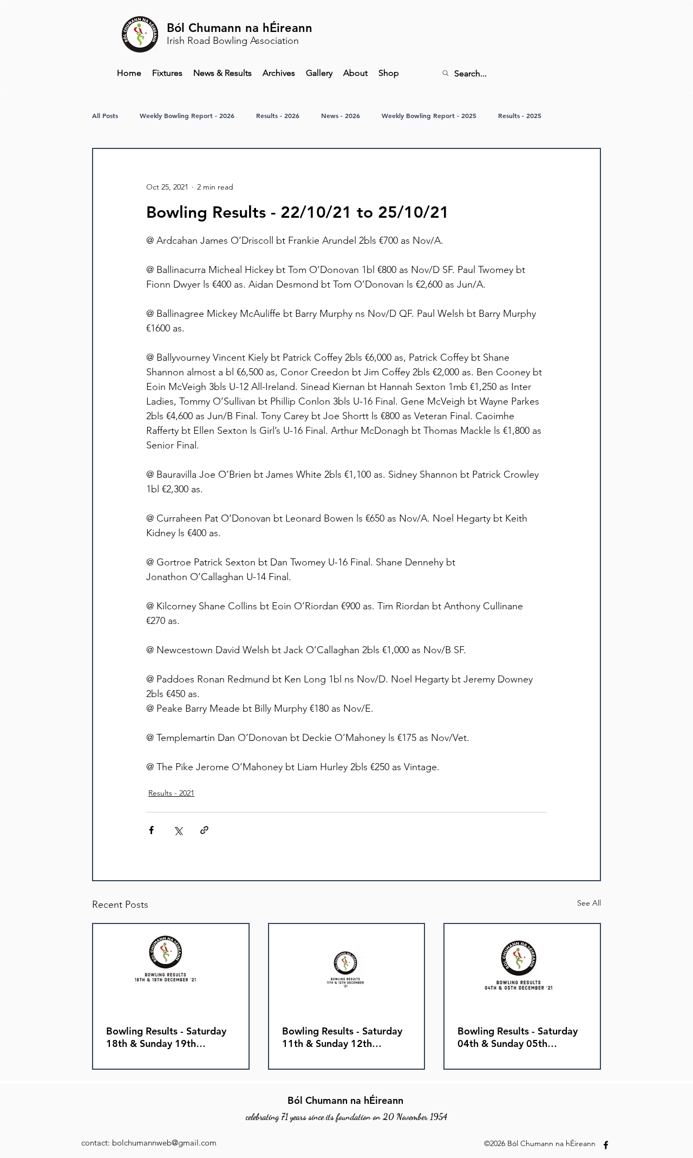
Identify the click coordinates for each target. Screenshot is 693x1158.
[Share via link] (204, 830)
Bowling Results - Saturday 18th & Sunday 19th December (166, 1037)
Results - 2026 (277, 116)
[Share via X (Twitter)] (178, 830)
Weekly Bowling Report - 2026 (187, 116)
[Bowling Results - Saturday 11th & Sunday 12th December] (346, 967)
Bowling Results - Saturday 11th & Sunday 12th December (342, 1037)
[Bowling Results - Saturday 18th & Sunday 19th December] (171, 967)
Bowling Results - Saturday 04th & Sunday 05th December (517, 1037)
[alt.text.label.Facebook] (605, 1145)
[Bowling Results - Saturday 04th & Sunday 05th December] (522, 967)
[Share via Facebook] (151, 830)
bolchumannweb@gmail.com (164, 1142)
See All (589, 903)
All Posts (105, 116)
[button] (278, 73)
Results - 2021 (171, 793)
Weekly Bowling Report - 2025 (429, 116)
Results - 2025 (519, 116)
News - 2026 (340, 116)
